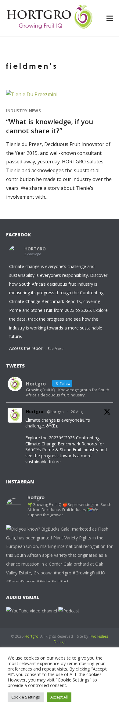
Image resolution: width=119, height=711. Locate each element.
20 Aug (77, 411)
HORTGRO (35, 249)
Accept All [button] (59, 697)
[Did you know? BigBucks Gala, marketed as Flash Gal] (59, 578)
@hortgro (55, 411)
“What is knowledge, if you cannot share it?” (49, 126)
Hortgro (34, 411)
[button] (109, 18)
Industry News (23, 110)
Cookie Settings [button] (25, 697)
